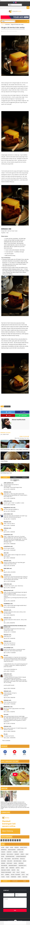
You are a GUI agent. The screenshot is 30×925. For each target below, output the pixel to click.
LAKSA (15, 863)
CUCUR (21, 852)
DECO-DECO (10, 854)
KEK (2, 858)
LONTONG (21, 863)
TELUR (7, 876)
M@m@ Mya (7, 706)
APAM (7, 847)
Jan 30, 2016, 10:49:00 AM (9, 550)
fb (4, 734)
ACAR (2, 847)
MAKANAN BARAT (13, 865)
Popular (15, 881)
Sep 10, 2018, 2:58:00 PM (9, 697)
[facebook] (14, 2)
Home (2, 24)
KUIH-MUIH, (14, 31)
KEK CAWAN (8, 858)
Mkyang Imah (7, 590)
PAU (18, 870)
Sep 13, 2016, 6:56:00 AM (9, 581)
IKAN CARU (6, 568)
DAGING (3, 854)
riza (5, 714)
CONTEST (9, 852)
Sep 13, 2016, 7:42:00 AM (9, 587)
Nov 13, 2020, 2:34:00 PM (9, 731)
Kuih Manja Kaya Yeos (6, 473)
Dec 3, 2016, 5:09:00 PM (9, 622)
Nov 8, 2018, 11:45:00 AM (9, 704)
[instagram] (16, 2)
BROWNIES (3, 849)
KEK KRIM (3, 861)
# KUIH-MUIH (7, 406)
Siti (4, 655)
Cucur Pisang (4, 461)
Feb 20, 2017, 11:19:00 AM (10, 632)
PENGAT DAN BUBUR (6, 872)
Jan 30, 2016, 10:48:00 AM (9, 543)
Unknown (6, 492)
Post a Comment (6, 740)
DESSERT (17, 854)
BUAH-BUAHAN (11, 849)
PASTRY (13, 870)
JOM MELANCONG (10, 856)
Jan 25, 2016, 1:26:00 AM (9, 531)
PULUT (18, 872)
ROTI (2, 874)
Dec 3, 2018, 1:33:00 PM (9, 711)
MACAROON (4, 865)
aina (5, 552)
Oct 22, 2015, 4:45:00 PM (9, 489)
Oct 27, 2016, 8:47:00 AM (9, 607)
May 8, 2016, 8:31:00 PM (9, 565)
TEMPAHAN (13, 876)
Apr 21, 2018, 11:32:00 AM (9, 652)
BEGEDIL (17, 847)
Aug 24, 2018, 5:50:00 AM (9, 688)
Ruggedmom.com (8, 507)
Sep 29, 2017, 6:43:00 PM (9, 638)
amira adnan (7, 514)
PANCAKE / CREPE (5, 870)
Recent (5, 881)
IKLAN (2, 856)
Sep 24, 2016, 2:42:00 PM (9, 600)
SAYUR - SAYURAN (15, 874)
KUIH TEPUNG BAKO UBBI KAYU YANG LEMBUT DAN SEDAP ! (15, 449)
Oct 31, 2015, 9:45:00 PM (9, 504)
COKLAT (3, 852)
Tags (24, 881)
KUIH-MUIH (7, 24)
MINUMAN (12, 867)
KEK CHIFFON (15, 858)
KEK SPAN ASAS (17, 861)
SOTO (23, 874)
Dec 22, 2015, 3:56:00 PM (9, 511)
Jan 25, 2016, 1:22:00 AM (9, 525)
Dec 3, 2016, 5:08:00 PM (9, 615)
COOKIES (15, 852)
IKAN (27, 854)
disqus (14, 477)
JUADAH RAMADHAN (21, 856)
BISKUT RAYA (23, 847)
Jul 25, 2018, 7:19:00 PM (9, 671)
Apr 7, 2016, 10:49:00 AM (9, 558)
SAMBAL (7, 874)
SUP (27, 874)
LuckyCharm (7, 534)
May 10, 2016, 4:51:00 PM (9, 572)
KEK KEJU (22, 858)
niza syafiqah (7, 647)
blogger (5, 477)
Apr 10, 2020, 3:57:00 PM (9, 723)
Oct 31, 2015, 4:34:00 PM (9, 498)
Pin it (9, 415)
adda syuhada (7, 482)
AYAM (11, 847)
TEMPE (19, 876)
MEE (7, 867)
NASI (22, 867)
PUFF (14, 872)
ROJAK (23, 872)
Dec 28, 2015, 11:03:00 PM (10, 519)
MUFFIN (17, 867)
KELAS (24, 861)
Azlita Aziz (6, 501)
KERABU (3, 863)
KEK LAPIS (9, 861)
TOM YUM (24, 876)
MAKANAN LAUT (22, 865)
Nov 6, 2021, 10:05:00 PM (9, 737)
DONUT (22, 854)
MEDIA (2, 867)
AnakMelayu (7, 603)
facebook (24, 477)
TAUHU (3, 876)
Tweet (9, 412)
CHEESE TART (20, 849)
